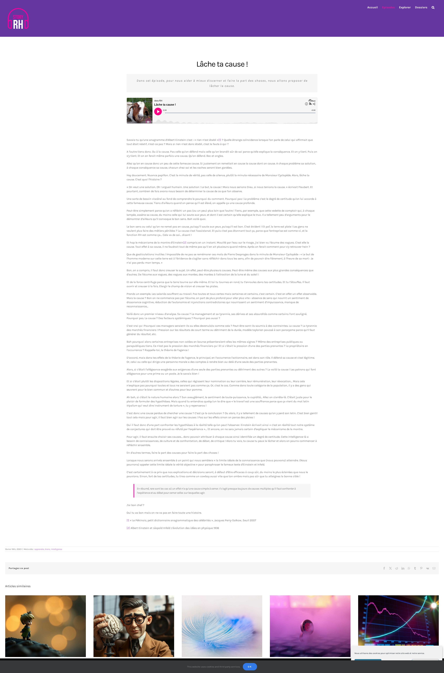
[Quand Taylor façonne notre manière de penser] (133, 626)
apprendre (39, 549)
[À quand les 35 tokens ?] (310, 626)
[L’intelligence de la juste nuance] (222, 626)
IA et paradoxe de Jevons (396, 623)
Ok (250, 666)
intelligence (56, 549)
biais (47, 549)
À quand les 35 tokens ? (307, 623)
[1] (220, 140)
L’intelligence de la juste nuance (219, 623)
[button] (433, 7)
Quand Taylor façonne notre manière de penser (131, 623)
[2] (184, 242)
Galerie (49, 623)
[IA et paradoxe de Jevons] (398, 626)
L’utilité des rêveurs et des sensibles (42, 623)
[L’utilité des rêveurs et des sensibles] (45, 626)
